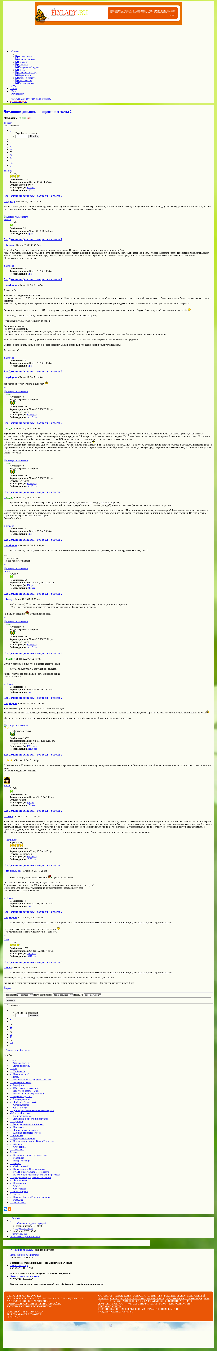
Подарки (188, 1301)
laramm (7, 219)
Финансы (123, 1301)
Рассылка (178, 1295)
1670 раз (31, 190)
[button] (10, 130)
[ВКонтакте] (5, 1209)
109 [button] (11, 163)
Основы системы (144, 1295)
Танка (7, 785)
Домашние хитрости (112, 1303)
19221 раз (31, 746)
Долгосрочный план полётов (25, 1255)
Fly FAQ (115, 1298)
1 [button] (10, 141)
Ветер (7, 571)
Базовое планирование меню (24, 1276)
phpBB (129, 1309)
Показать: (11, 994)
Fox (29, 118)
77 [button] (11, 149)
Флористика (173, 1301)
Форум (163, 1303)
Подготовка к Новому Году (184, 1298)
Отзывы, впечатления (142, 1303)
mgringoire (9, 266)
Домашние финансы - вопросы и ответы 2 (38, 112)
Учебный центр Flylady (21, 1250)
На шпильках (10, 839)
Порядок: (79, 994)
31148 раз (32, 417)
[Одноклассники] (9, 1209)
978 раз (30, 802)
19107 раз (31, 414)
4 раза (30, 233)
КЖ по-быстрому (19, 1265)
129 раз (31, 805)
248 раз (31, 588)
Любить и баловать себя (147, 1301)
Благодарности (179, 1303)
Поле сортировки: (43, 994)
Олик (6, 939)
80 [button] (11, 157)
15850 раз (31, 856)
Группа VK (13, 1317)
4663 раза (31, 953)
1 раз (29, 274)
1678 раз (31, 187)
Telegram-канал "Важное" (24, 1314)
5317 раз (31, 956)
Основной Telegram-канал (25, 1311)
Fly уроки (164, 1295)
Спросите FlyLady (133, 1298)
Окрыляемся (155, 1298)
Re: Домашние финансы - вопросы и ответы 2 (33, 195)
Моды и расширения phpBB (115, 1311)
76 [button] (11, 147)
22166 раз (32, 749)
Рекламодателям (109, 1306)
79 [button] (11, 155)
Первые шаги (122, 1295)
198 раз (30, 585)
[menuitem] (24, 56)
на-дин (22, 118)
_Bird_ (7, 728)
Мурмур (8, 170)
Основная (105, 1295)
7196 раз (31, 859)
